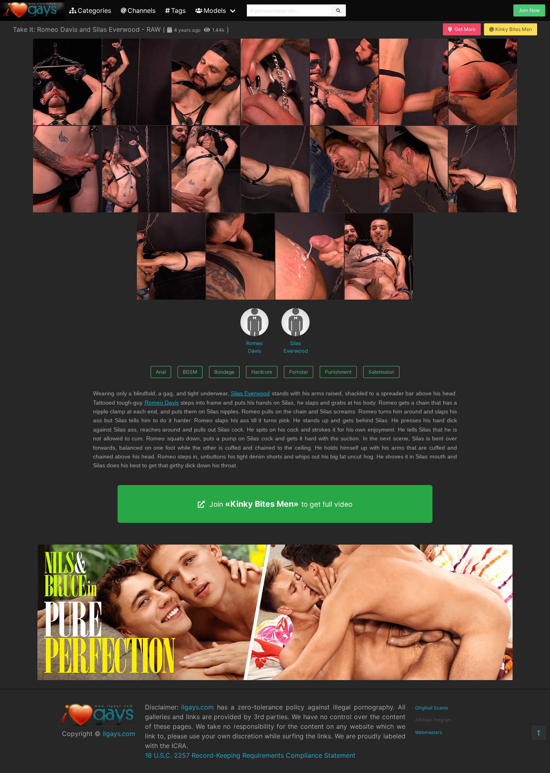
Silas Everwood (295, 347)
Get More (465, 29)
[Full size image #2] (206, 82)
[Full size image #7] (67, 169)
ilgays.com (119, 734)
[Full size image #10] (275, 169)
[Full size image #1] (136, 82)
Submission (381, 372)
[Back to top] (539, 733)
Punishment (338, 372)
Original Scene (431, 708)
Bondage (224, 372)
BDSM (190, 372)
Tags (178, 10)
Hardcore (261, 372)
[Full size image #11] (344, 169)
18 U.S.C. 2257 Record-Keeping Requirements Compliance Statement (250, 755)
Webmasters (428, 732)
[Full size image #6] (483, 82)
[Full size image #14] (171, 256)
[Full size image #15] (240, 256)
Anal (161, 372)
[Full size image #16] (309, 256)
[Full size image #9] (206, 169)
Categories (94, 10)
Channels (141, 10)
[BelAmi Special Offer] (275, 678)
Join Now (529, 10)
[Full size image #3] (275, 82)
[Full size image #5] (413, 82)
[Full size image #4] (344, 82)
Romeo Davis (254, 347)
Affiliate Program (433, 720)
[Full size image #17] (379, 256)
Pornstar (298, 372)
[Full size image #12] (413, 169)
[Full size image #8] (136, 169)
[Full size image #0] (67, 82)
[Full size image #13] (483, 169)
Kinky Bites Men (513, 29)
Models (215, 10)
